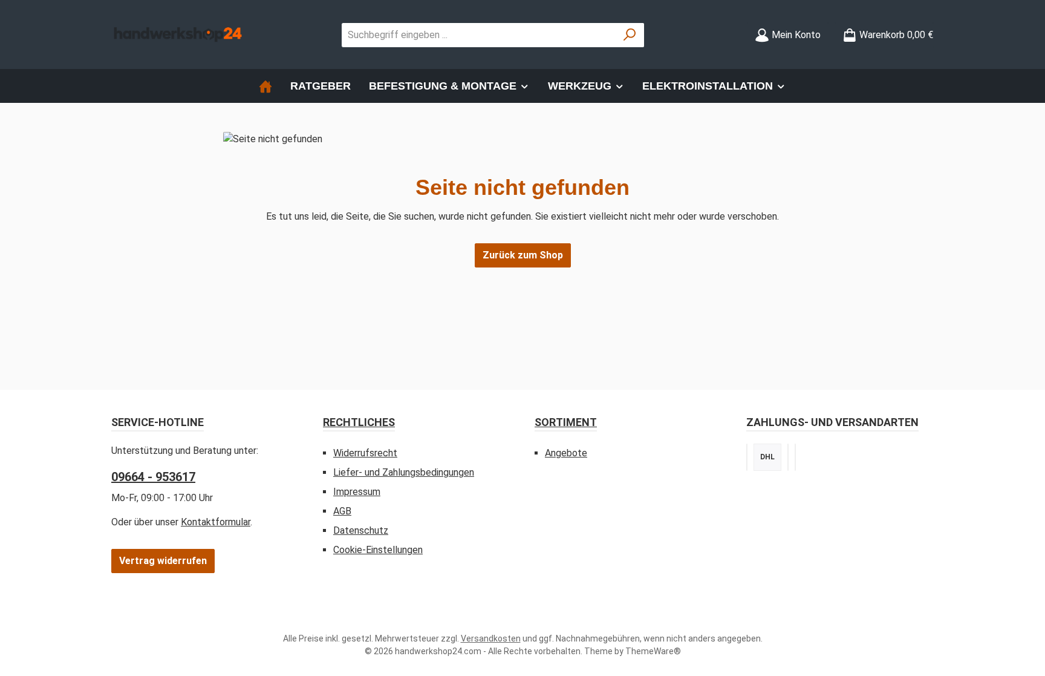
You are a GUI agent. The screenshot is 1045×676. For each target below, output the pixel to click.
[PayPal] (746, 457)
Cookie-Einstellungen (378, 550)
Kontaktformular (215, 522)
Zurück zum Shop (523, 255)
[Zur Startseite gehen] (177, 35)
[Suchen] (630, 35)
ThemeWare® (653, 651)
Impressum (356, 491)
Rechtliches (359, 422)
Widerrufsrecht (365, 453)
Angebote (566, 453)
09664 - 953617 (153, 477)
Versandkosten (491, 638)
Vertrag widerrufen (163, 560)
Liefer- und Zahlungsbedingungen (403, 472)
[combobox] (479, 35)
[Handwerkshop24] (265, 86)
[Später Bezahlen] (788, 457)
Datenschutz (360, 530)
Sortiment (566, 422)
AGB (342, 511)
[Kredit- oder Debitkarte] (795, 457)
